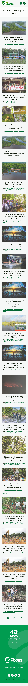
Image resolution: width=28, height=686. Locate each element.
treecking (5, 493)
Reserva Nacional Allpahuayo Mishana (13, 221)
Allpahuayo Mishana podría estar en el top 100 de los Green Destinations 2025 (14, 39)
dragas (15, 277)
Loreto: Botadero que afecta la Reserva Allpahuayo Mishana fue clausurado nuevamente (14, 548)
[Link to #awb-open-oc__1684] (24, 3)
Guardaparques (21, 188)
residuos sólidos (21, 552)
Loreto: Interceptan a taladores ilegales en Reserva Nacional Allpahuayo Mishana (14, 518)
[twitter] (12, 675)
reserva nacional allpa (13, 370)
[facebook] (9, 675)
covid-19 (21, 309)
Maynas (13, 581)
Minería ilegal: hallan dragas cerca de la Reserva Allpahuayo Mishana (14, 335)
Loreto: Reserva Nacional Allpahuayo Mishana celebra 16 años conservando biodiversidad (14, 365)
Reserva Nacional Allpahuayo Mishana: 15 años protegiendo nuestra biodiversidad (14, 486)
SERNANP (14, 102)
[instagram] (15, 675)
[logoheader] (8, 2)
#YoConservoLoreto (9, 131)
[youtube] (19, 675)
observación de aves (17, 463)
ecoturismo (20, 220)
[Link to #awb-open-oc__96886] (21, 3)
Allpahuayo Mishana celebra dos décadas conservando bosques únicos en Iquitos (14, 127)
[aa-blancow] (14, 658)
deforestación (20, 611)
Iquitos (19, 44)
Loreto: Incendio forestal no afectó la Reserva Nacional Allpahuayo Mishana (14, 398)
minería (22, 131)
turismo (22, 44)
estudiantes (16, 73)
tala (14, 612)
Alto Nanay (16, 101)
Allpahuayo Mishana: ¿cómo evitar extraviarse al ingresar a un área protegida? (14, 153)
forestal (15, 402)
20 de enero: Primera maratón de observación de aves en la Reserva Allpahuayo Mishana (14, 459)
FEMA (18, 277)
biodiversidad (12, 369)
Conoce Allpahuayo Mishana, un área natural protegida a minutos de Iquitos (14, 216)
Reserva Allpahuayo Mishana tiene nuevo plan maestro (14, 246)
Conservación (6, 158)
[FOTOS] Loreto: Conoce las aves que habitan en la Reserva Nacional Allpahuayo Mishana (14, 427)
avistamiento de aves (20, 431)
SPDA (23, 73)
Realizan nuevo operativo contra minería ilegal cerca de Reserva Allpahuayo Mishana (14, 273)
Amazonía (16, 44)
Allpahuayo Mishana (9, 44)
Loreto (20, 73)
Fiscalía (21, 277)
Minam (4, 102)
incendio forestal (20, 402)
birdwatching (10, 463)
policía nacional (19, 522)
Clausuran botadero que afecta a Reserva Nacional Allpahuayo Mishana (14, 576)
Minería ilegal (9, 102)
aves (15, 431)
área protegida (16, 157)
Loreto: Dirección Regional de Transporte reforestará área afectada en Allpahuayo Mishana (14, 606)
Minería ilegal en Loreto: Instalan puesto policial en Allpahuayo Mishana (14, 97)
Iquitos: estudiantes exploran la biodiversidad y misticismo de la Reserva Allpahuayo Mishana (14, 68)
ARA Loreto (7, 402)
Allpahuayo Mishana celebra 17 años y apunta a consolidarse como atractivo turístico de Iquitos (14, 303)
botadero (13, 552)
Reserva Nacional (6, 132)
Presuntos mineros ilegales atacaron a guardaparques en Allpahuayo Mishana (13, 184)
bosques (12, 402)
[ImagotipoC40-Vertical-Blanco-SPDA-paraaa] (14, 630)
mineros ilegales (18, 189)
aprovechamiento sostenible (10, 490)
